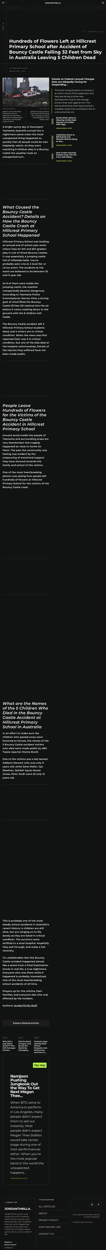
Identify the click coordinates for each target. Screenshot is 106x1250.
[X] (11, 1015)
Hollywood (53, 142)
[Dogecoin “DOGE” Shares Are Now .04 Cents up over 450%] (96, 8)
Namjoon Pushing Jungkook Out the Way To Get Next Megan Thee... (24, 1086)
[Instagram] (92, 1204)
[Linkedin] (23, 1015)
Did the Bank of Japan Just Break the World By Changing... (24, 1045)
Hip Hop (39, 1065)
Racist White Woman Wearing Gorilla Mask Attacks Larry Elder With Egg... (66, 121)
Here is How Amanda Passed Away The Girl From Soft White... (66, 155)
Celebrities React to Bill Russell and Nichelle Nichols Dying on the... (66, 138)
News (3, 28)
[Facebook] (5, 1015)
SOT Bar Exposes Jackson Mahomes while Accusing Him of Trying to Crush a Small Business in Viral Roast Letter (40, 115)
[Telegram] (41, 1015)
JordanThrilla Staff (20, 68)
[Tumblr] (35, 1015)
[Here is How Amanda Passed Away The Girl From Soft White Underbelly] (89, 158)
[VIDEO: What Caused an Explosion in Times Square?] (19, 8)
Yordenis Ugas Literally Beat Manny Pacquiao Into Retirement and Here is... (40, 1047)
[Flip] (47, 1015)
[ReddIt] (29, 1015)
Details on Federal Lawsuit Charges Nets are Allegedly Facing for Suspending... (73, 82)
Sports (37, 1037)
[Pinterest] (17, 1015)
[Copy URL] (100, 116)
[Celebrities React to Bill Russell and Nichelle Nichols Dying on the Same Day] (89, 141)
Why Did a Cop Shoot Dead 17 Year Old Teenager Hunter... (9, 1045)
